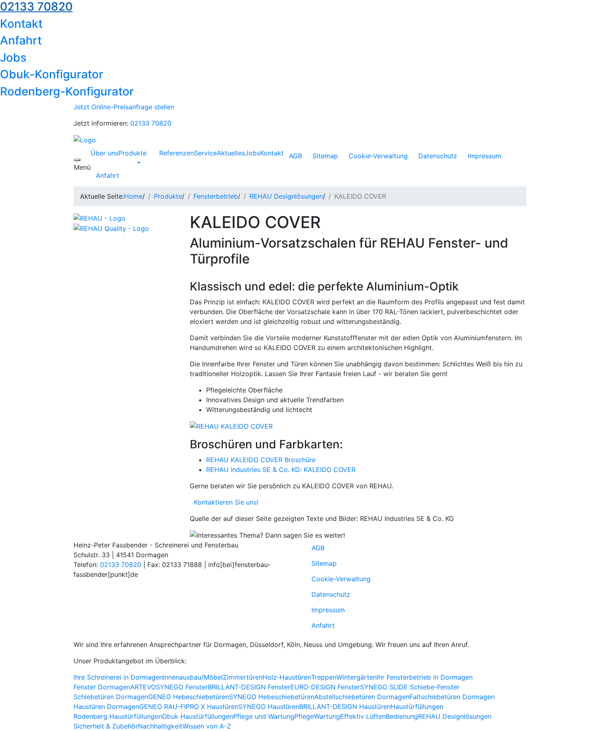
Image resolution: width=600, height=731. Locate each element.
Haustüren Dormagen (106, 706)
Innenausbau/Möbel (193, 677)
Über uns (104, 153)
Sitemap (325, 156)
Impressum (484, 156)
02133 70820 (150, 123)
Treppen (323, 677)
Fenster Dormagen (101, 687)
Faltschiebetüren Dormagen (452, 697)
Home (133, 196)
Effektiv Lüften (363, 716)
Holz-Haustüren (286, 677)
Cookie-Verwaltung (378, 156)
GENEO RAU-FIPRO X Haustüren (188, 706)
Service (205, 153)
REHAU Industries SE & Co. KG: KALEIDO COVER (281, 469)
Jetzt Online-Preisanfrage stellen (123, 107)
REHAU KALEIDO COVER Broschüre (261, 460)
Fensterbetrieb (215, 196)
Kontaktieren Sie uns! (224, 502)
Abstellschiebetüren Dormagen (361, 697)
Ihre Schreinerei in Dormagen (118, 677)
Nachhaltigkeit (160, 726)
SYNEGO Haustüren (268, 706)
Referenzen (176, 153)
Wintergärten (356, 677)
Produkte (132, 153)
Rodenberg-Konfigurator (67, 91)
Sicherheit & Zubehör (105, 726)
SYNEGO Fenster (182, 687)
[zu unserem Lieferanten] (99, 217)
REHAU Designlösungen (286, 196)
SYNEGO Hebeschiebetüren (271, 697)
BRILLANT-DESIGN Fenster (249, 687)
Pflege (304, 716)
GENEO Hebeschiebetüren (188, 697)
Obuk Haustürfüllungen (197, 716)
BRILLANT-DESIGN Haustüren (345, 706)
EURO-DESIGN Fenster (325, 687)
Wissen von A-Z (206, 726)
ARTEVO (143, 687)
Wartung (327, 716)
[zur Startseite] (84, 139)
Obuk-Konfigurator (51, 74)
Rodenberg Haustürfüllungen (117, 716)
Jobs (13, 57)
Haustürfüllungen (417, 706)
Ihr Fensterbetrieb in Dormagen (425, 677)
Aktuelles (231, 153)
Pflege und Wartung (263, 716)
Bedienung (402, 716)
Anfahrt (21, 40)
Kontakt (21, 24)
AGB (295, 156)
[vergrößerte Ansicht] (231, 426)
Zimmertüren (242, 677)
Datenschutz (437, 156)
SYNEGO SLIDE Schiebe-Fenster (410, 687)
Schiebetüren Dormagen (110, 697)
